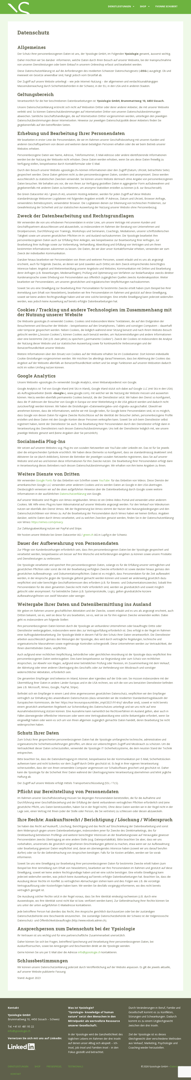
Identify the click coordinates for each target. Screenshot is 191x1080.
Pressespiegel (54, 1066)
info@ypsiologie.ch (89, 952)
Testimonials (75, 1066)
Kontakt (16, 1074)
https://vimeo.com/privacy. (47, 522)
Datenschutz (176, 1066)
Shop (143, 6)
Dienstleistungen (119, 6)
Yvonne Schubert (166, 6)
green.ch (88, 534)
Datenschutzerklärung (73, 494)
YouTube (104, 480)
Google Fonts (44, 480)
